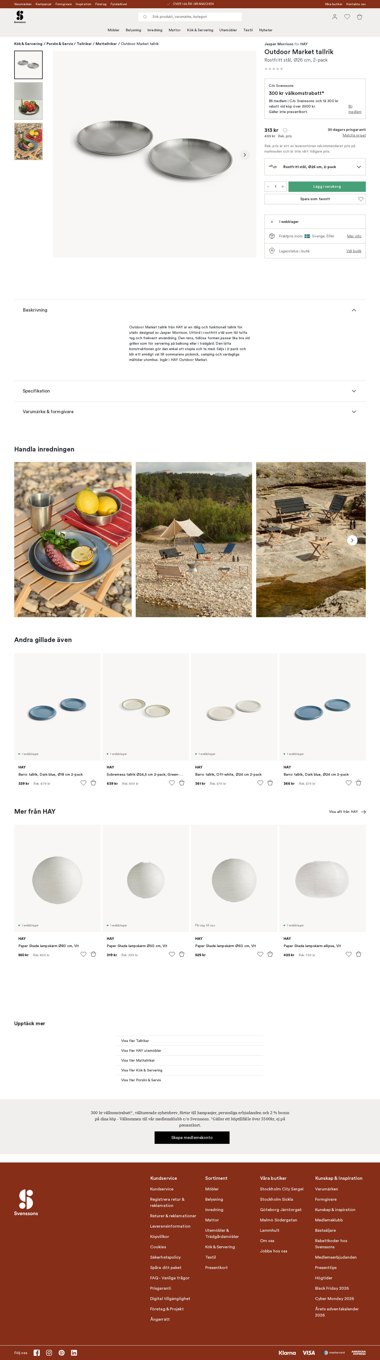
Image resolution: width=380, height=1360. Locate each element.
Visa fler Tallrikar (135, 1041)
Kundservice (161, 1189)
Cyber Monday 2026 (334, 1298)
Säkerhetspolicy (165, 1257)
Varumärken (23, 4)
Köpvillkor (159, 1236)
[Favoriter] (347, 17)
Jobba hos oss (273, 1251)
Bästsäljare (325, 1230)
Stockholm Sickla (276, 1199)
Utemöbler (228, 30)
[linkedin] (74, 1353)
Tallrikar (84, 44)
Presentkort (216, 1267)
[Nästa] (245, 155)
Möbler (114, 30)
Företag (101, 4)
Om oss (267, 1240)
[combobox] (190, 16)
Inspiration (83, 4)
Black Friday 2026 (332, 1288)
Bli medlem (354, 109)
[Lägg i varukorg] (93, 783)
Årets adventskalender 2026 (337, 1312)
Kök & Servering (200, 30)
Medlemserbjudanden (336, 1257)
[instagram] (49, 1353)
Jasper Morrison (279, 44)
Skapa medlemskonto (192, 1137)
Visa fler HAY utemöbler (141, 1051)
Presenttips (326, 1267)
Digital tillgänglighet (170, 1298)
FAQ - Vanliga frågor (169, 1278)
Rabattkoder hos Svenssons (331, 1243)
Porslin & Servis (60, 44)
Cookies (158, 1247)
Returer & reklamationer (173, 1216)
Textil (248, 30)
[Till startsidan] (20, 17)
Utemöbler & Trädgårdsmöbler (222, 1233)
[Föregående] (64, 155)
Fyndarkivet (119, 4)
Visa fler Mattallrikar (138, 1060)
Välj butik (353, 250)
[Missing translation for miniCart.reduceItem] (268, 187)
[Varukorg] (359, 17)
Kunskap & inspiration (335, 1209)
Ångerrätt (160, 1319)
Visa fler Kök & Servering (142, 1070)
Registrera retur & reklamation (167, 1202)
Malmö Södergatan (279, 1220)
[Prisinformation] (285, 130)
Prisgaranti (160, 1288)
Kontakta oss (356, 4)
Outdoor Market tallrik (140, 44)
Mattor (175, 30)
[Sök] (145, 16)
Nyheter (266, 30)
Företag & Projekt (167, 1309)
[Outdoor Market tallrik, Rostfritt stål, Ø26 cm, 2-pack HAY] (154, 154)
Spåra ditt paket (166, 1267)
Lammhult (269, 1230)
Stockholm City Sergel (281, 1189)
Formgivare (64, 4)
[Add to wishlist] (83, 783)
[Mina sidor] (335, 17)
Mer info (354, 236)
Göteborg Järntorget (281, 1209)
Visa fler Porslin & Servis (141, 1080)
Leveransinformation (170, 1226)
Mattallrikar (106, 44)
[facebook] (37, 1353)
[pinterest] (61, 1353)
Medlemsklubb (329, 1220)
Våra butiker (333, 4)
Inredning (154, 30)
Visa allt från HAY (343, 812)
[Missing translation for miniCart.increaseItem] (282, 187)
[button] (273, 68)
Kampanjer (43, 4)
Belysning (133, 30)
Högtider (324, 1278)
